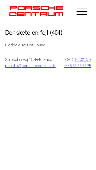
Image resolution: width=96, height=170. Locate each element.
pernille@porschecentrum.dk (30, 65)
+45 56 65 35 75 (77, 65)
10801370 (83, 59)
